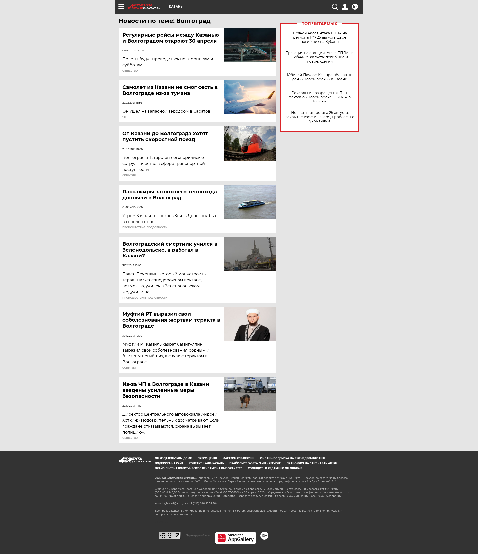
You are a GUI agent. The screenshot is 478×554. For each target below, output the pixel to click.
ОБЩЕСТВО (130, 71)
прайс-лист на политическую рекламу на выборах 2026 (198, 468)
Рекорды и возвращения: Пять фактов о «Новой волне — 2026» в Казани (320, 97)
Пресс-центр (207, 458)
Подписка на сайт (169, 463)
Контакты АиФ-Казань (206, 463)
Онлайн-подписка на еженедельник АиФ (292, 458)
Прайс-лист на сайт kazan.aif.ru (312, 463)
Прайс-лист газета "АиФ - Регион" (255, 463)
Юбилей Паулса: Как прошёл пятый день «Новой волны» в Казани (320, 77)
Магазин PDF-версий (238, 458)
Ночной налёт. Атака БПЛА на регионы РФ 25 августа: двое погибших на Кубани (320, 37)
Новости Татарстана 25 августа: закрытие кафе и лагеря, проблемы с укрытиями (320, 117)
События (129, 175)
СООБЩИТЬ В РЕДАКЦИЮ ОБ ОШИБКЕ (275, 468)
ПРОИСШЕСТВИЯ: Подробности (144, 227)
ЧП (124, 117)
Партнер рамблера (198, 535)
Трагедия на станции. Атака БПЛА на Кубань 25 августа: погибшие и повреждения (320, 57)
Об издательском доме (173, 458)
